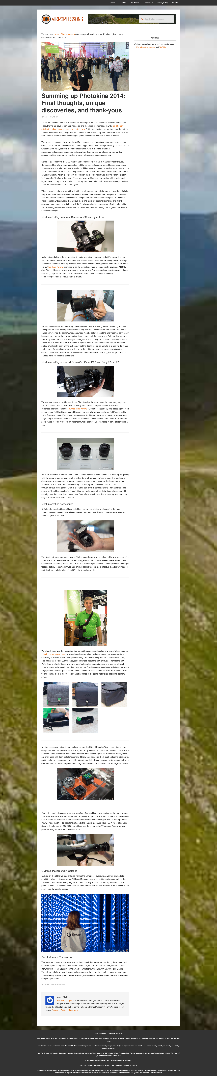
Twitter (63, 1010)
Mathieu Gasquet (64, 1000)
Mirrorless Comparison (145, 47)
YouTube (162, 47)
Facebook (73, 1010)
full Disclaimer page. (117, 1060)
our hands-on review (78, 408)
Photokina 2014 (58, 985)
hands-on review (55, 266)
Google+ (56, 1010)
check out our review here (53, 654)
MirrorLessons (62, 19)
